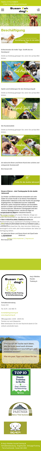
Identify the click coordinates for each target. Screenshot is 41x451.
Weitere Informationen (15, 238)
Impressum (29, 238)
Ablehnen (21, 235)
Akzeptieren (7, 235)
